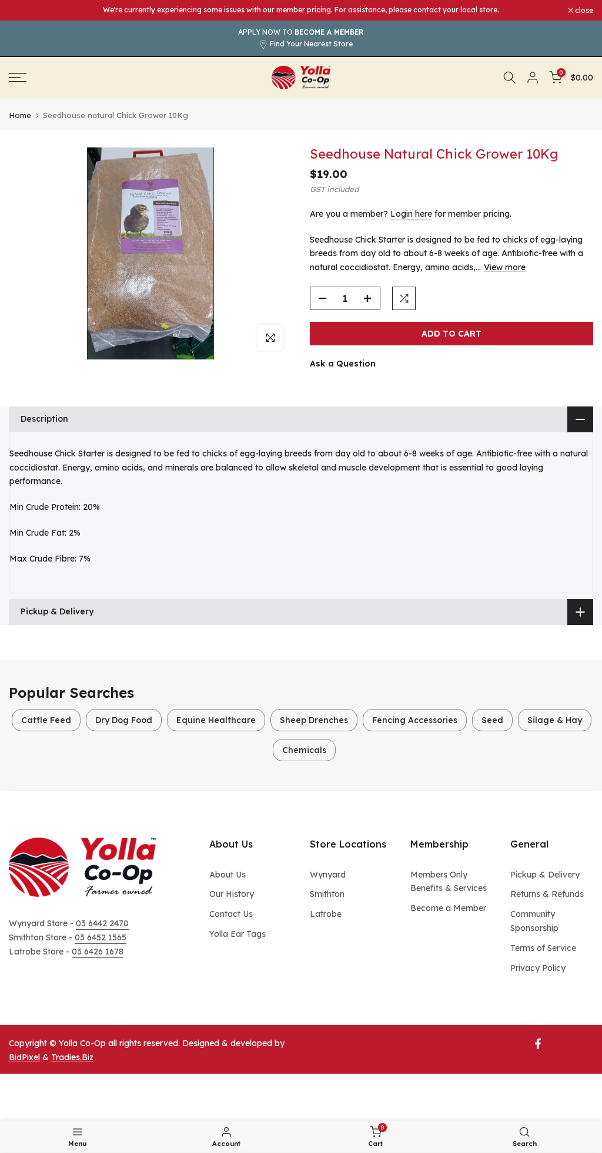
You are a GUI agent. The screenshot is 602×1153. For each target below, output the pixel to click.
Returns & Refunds (547, 894)
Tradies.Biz (72, 1057)
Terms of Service (543, 948)
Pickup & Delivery (545, 874)
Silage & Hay (554, 720)
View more (505, 267)
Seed (492, 720)
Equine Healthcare (216, 720)
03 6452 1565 (100, 937)
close (24, 10)
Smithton (327, 894)
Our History (231, 894)
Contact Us (231, 914)
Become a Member (448, 908)
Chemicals (304, 750)
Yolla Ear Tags (237, 934)
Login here (411, 214)
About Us (227, 874)
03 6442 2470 (102, 923)
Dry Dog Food (123, 720)
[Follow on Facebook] (538, 1044)
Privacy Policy (538, 968)
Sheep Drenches (314, 720)
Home (20, 115)
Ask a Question (343, 363)
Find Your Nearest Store (311, 43)
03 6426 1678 (97, 951)
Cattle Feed (46, 720)
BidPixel (24, 1057)
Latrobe (326, 914)
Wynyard (328, 874)
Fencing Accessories (414, 720)
